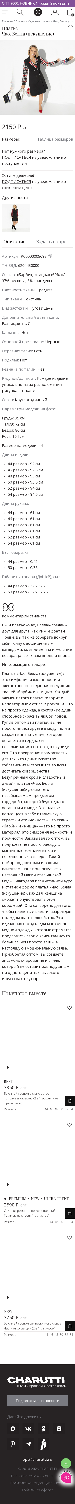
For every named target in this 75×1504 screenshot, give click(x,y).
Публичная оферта (37, 1490)
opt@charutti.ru (37, 1459)
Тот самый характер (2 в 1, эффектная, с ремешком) (31, 1100)
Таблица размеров (55, 139)
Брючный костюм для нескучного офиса (32, 1323)
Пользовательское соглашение (37, 1475)
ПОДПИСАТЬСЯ (16, 157)
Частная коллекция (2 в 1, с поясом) (29, 1328)
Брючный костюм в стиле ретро (26, 1093)
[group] (37, 3)
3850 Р (15, 1087)
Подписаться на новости (37, 1400)
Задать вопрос (52, 241)
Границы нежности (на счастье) (26, 1215)
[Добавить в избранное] (70, 27)
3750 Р (15, 1317)
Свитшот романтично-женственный (29, 1211)
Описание (14, 241)
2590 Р (15, 1204)
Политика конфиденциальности (37, 1483)
